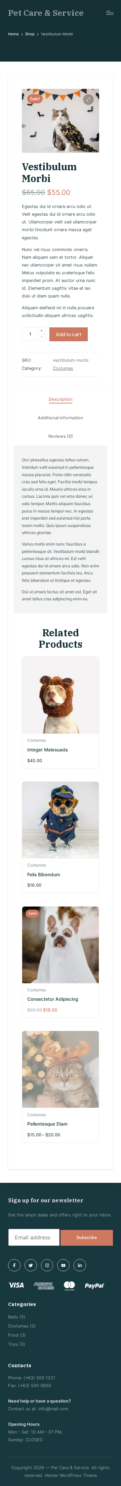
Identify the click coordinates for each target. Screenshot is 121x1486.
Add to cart (68, 334)
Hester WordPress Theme (71, 1475)
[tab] (61, 399)
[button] (88, 99)
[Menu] (109, 13)
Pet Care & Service (46, 12)
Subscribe (86, 1237)
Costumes (63, 368)
